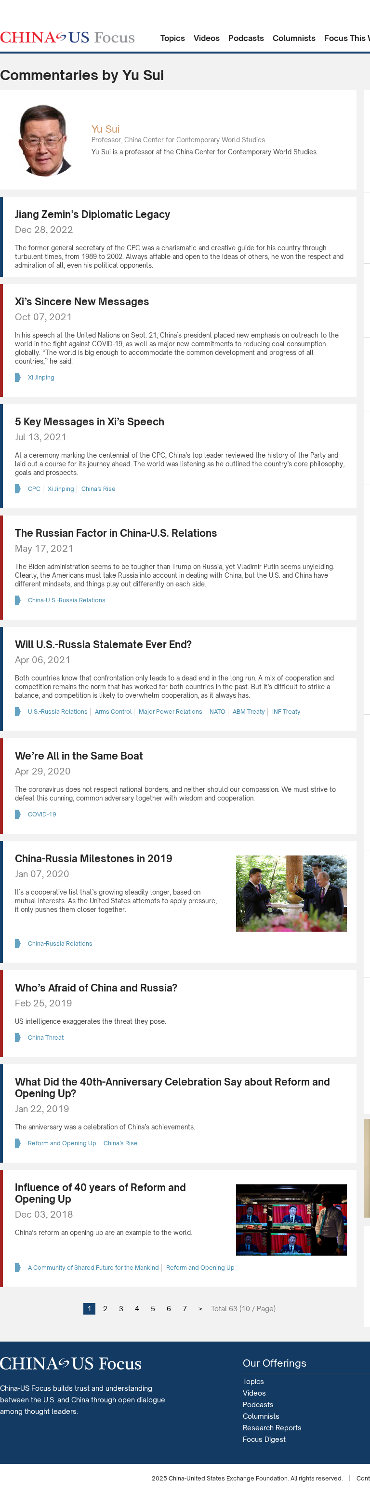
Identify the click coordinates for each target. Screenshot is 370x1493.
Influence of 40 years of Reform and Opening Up (100, 1193)
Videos (207, 38)
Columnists (294, 38)
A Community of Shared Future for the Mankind (93, 1267)
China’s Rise (98, 488)
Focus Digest (264, 1439)
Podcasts (246, 38)
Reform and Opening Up (62, 1143)
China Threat (46, 1037)
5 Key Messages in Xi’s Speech (89, 422)
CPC (34, 488)
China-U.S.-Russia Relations (67, 600)
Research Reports (272, 1428)
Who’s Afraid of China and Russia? (96, 988)
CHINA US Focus (67, 37)
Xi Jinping (41, 377)
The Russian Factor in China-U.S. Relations (116, 533)
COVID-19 (42, 814)
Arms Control (113, 711)
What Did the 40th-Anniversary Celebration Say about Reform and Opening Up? (172, 1087)
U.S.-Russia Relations (58, 711)
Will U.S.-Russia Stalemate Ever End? (103, 644)
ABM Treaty (249, 711)
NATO (217, 711)
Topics (172, 38)
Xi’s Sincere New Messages (82, 302)
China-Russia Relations (60, 943)
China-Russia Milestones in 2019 (93, 859)
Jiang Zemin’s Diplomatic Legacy (92, 214)
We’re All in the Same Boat (79, 756)
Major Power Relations (170, 711)
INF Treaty (286, 711)
